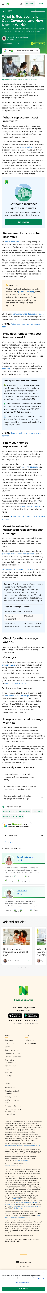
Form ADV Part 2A (30, 1202)
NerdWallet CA (25, 1267)
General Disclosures (25, 1206)
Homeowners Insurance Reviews (16, 811)
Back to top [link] (10, 842)
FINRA (15, 1199)
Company (9, 1040)
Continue (23, 1289)
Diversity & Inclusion (13, 1053)
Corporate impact (12, 1050)
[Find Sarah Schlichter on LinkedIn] (21, 860)
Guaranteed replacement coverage (17, 569)
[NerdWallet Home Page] (8, 4)
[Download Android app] (31, 1015)
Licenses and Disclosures (31, 1145)
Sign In (29, 3)
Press (7, 1069)
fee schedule (36, 1206)
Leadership (9, 1043)
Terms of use (10, 1088)
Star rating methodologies (11, 1061)
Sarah (24, 857)
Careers (8, 1047)
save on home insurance (15, 683)
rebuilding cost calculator (31, 506)
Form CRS (19, 1202)
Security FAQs (31, 1043)
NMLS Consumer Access (13, 1145)
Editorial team (11, 1066)
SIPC (19, 1199)
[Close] (43, 1272)
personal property (26, 292)
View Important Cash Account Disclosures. (22, 1216)
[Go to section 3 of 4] (25, 967)
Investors (9, 1076)
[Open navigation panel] (3, 4)
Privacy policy (11, 1097)
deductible (7, 369)
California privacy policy (12, 1101)
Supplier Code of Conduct (12, 1092)
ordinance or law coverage (17, 696)
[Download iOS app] (15, 1015)
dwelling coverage (30, 467)
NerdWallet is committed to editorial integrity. (21, 79)
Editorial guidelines (13, 1057)
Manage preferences (23, 1282)
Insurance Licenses (21, 1160)
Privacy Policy (10, 1204)
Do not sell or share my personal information (13, 1111)
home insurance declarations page (28, 314)
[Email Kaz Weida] (18, 893)
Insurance (38, 811)
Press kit (8, 1072)
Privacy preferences (13, 1106)
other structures (27, 147)
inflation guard (8, 665)
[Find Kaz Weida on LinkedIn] (21, 893)
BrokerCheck (18, 1208)
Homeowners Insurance (13, 816)
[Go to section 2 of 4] (21, 967)
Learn (10, 11)
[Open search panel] (21, 3)
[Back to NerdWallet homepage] (3, 11)
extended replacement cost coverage (18, 554)
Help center (29, 1040)
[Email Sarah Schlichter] (18, 860)
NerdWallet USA (25, 1262)
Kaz (22, 891)
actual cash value (12, 242)
